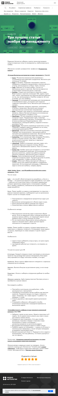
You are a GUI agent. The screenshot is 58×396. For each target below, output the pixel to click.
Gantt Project (16, 125)
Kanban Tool (15, 149)
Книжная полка (12, 47)
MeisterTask (15, 130)
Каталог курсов (25, 381)
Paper (14, 82)
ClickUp (14, 106)
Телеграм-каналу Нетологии (33, 350)
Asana (14, 78)
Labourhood (15, 143)
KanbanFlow (15, 137)
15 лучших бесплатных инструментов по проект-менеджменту (25, 75)
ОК (50, 391)
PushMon (15, 92)
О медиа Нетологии (27, 377)
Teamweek (15, 100)
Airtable (14, 161)
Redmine (14, 156)
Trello (13, 87)
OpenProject (15, 116)
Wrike (13, 111)
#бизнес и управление (26, 47)
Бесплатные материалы (44, 377)
